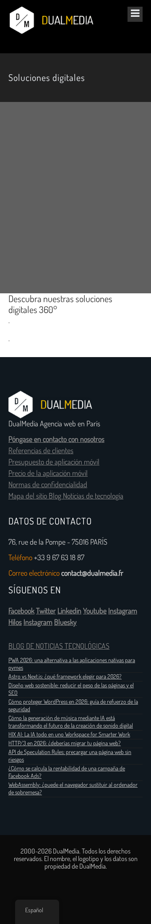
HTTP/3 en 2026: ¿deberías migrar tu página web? (64, 743)
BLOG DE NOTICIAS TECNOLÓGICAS (58, 646)
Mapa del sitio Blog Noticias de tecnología (65, 496)
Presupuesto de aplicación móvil (53, 462)
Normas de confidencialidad (47, 484)
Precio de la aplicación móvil (48, 473)
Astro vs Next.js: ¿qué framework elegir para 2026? (65, 676)
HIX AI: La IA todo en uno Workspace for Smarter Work (69, 734)
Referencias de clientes (40, 450)
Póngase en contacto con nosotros (56, 439)
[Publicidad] (75, 197)
